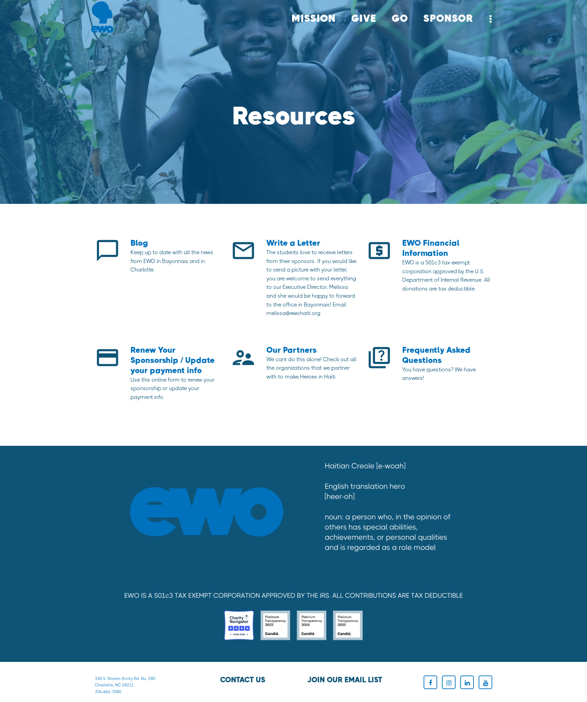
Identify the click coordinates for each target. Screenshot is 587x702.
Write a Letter (293, 243)
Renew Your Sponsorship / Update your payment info (172, 360)
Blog (139, 243)
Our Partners (291, 350)
